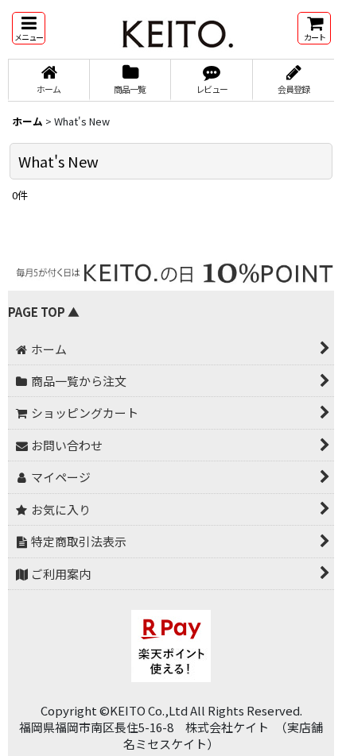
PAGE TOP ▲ (44, 311)
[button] (28, 28)
